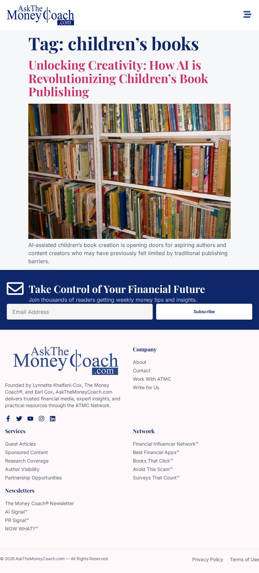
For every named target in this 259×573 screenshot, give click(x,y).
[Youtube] (30, 419)
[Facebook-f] (8, 419)
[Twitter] (19, 419)
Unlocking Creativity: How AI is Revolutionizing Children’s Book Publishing (118, 77)
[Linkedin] (53, 419)
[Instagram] (41, 419)
